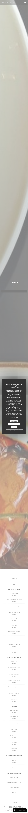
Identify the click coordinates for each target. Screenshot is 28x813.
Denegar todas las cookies (14, 424)
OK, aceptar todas (14, 421)
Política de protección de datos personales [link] (14, 429)
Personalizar (14, 426)
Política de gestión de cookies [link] (14, 430)
